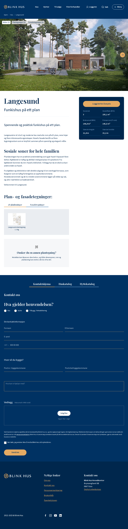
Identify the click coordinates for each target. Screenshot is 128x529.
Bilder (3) (6, 22)
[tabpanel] (36, 222)
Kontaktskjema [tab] (42, 284)
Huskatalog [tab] (65, 284)
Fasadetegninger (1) (36, 22)
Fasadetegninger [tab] (37, 205)
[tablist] (27, 205)
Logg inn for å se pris (101, 103)
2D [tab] (15, 205)
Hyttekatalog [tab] (87, 284)
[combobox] (106, 7)
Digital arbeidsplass (92, 489)
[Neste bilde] (122, 54)
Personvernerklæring (53, 490)
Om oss (47, 480)
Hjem (6, 15)
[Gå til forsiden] (14, 7)
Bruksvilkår (49, 495)
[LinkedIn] (60, 515)
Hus (11, 15)
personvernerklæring (23, 434)
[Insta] (50, 515)
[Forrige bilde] (5, 54)
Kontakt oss (49, 485)
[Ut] (55, 515)
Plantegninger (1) (19, 22)
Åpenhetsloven (50, 500)
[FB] (45, 515)
